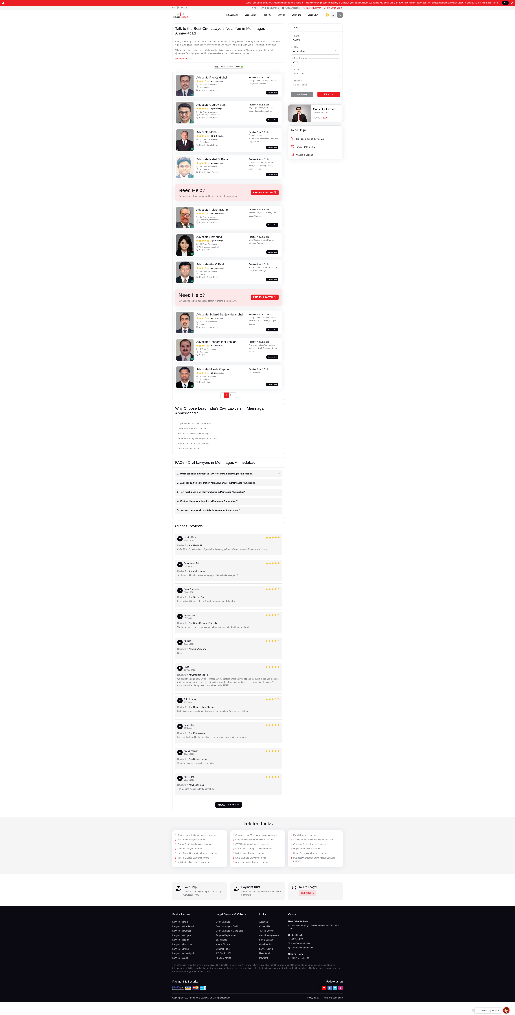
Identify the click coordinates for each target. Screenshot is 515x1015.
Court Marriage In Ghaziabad (229, 931)
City (296, 47)
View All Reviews (227, 805)
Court (296, 69)
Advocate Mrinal (206, 132)
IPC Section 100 (223, 953)
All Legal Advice (223, 958)
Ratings (298, 81)
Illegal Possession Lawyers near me (310, 853)
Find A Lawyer (231, 15)
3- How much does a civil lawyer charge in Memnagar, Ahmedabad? (211, 492)
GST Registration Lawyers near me (252, 844)
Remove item (335, 51)
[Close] (512, 3)
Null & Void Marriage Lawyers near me (253, 849)
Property (267, 15)
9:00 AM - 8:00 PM (300, 958)
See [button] (179, 59)
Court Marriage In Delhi (227, 926)
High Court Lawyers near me (307, 849)
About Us (263, 922)
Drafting (281, 15)
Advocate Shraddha (209, 237)
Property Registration (226, 935)
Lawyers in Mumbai (181, 931)
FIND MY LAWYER (263, 192)
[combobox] (315, 39)
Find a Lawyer (266, 940)
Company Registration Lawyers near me (254, 840)
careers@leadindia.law (302, 948)
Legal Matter (250, 15)
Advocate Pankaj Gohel (211, 77)
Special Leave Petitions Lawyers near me (313, 840)
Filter (327, 94)
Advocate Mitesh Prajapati (213, 369)
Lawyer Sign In (266, 949)
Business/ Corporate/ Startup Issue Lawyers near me (314, 859)
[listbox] (315, 84)
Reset (304, 94)
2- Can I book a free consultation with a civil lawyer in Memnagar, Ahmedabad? (217, 483)
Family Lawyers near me (305, 835)
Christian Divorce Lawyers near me (310, 844)
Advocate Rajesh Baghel (212, 209)
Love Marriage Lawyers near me (250, 858)
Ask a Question (292, 8)
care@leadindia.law (300, 943)
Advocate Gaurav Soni (211, 104)
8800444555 (297, 939)
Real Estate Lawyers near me (191, 840)
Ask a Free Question (269, 935)
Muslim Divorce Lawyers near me (193, 858)
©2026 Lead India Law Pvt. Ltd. (198, 998)
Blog (253, 8)
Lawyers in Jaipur (180, 958)
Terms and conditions (332, 998)
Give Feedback (266, 944)
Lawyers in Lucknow (182, 944)
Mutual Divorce (223, 944)
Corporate (296, 15)
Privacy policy (312, 998)
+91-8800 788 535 (310, 139)
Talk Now (306, 893)
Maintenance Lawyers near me (250, 853)
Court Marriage (223, 922)
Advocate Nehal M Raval (212, 159)
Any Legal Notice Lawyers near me (252, 862)
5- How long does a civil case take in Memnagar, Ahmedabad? (208, 510)
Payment (263, 958)
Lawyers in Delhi (180, 922)
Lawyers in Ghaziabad (183, 926)
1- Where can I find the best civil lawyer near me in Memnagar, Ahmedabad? (215, 474)
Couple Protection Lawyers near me (194, 844)
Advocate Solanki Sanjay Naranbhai (219, 314)
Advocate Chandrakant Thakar (216, 342)
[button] (333, 15)
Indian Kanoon (272, 8)
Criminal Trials (223, 949)
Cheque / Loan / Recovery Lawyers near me (256, 835)
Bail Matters (221, 940)
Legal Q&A (313, 15)
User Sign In (265, 953)
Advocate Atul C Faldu (210, 264)
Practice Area (300, 58)
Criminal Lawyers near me (189, 849)
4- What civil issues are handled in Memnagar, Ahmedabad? (207, 501)
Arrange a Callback (305, 155)
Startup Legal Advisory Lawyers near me (196, 835)
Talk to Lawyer (313, 8)
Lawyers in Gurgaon (182, 935)
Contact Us (264, 926)
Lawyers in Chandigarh (183, 953)
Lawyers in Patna (180, 949)
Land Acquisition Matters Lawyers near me (197, 853)
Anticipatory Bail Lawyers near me (193, 862)
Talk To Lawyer (266, 931)
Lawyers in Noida (180, 940)
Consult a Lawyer (324, 109)
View (505, 2)
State (296, 36)
